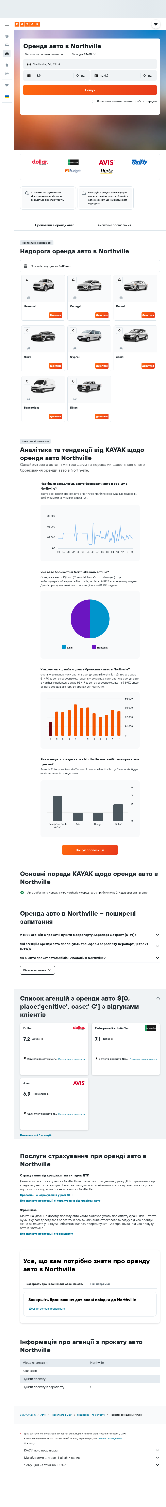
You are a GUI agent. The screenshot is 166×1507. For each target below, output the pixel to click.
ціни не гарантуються (110, 1438)
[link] (90, 850)
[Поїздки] (7, 85)
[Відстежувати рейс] (7, 74)
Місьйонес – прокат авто (91, 1414)
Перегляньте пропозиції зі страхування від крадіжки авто (60, 1200)
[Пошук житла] (7, 45)
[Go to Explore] (7, 65)
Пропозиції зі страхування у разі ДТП (46, 1195)
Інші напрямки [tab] (100, 1284)
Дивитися (56, 315)
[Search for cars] (7, 53)
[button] (6, 24)
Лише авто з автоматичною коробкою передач (127, 101)
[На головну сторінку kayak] (27, 24)
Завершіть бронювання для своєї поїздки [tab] (55, 1284)
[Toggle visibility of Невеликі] (100, 647)
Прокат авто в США (61, 1414)
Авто (43, 1414)
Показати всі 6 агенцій (35, 1135)
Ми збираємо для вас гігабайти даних (52, 1458)
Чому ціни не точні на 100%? (45, 1465)
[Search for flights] (7, 36)
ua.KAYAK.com (28, 1414)
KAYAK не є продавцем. (41, 1450)
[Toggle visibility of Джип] (67, 647)
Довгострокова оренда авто (47, 1308)
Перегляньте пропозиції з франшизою (46, 1233)
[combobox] (44, 54)
